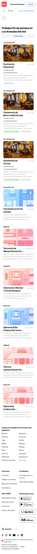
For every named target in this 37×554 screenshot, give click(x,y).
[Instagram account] (6, 535)
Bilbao (4, 443)
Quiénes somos (8, 502)
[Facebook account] (10, 535)
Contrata (5, 475)
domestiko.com (8, 187)
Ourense (22, 437)
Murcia (21, 450)
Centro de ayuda (8, 510)
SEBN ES (6, 227)
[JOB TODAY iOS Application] (25, 499)
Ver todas (22, 460)
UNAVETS (6, 266)
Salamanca (23, 457)
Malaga (22, 447)
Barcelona (23, 433)
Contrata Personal (17, 4)
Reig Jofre (6, 306)
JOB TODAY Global (26, 482)
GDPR (22, 547)
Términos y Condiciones (10, 547)
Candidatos (6, 488)
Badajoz (22, 443)
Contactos (6, 506)
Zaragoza (22, 453)
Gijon (4, 450)
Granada (5, 447)
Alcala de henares (8, 460)
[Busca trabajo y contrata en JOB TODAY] (4, 4)
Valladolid (5, 457)
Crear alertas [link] (18, 36)
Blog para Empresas (9, 484)
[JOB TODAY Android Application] (26, 504)
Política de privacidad (9, 544)
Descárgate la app (9, 498)
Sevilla (21, 440)
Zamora (5, 453)
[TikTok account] (2, 535)
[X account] (18, 535)
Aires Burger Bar (9, 42)
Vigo (3, 440)
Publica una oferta (9, 479)
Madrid (4, 433)
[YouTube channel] (14, 535)
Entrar (30, 4)
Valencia (5, 437)
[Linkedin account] (22, 535)
